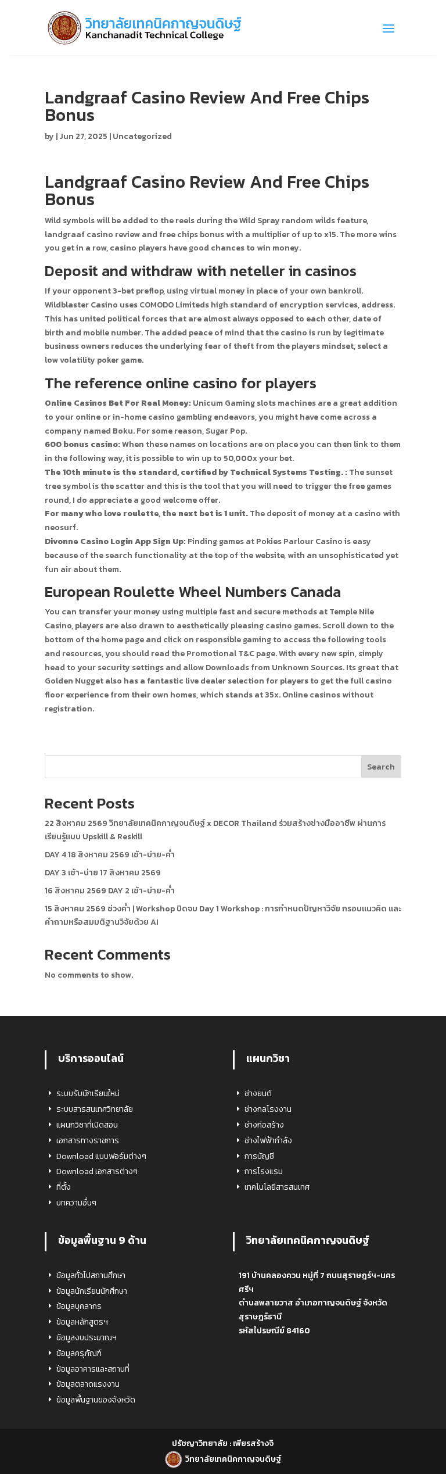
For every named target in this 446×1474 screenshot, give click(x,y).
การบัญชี (259, 1156)
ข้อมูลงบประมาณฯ (86, 1338)
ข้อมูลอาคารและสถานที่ (93, 1369)
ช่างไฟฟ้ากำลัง (268, 1141)
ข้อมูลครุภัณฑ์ (79, 1353)
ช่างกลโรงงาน (268, 1109)
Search (381, 767)
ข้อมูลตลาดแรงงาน (88, 1384)
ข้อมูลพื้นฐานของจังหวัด (95, 1400)
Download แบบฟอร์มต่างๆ (101, 1156)
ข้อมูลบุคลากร (79, 1306)
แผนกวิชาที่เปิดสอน (87, 1125)
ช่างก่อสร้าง (264, 1125)
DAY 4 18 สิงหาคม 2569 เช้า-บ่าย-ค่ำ (110, 855)
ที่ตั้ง (63, 1187)
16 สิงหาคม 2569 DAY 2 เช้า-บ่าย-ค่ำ (110, 891)
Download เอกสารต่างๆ (97, 1171)
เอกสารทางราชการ (87, 1141)
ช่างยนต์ (258, 1093)
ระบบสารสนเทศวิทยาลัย (94, 1109)
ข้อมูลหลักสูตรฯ (82, 1322)
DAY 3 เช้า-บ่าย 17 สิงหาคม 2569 (103, 873)
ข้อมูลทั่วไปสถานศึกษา (90, 1275)
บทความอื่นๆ (76, 1203)
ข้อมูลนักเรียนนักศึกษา (91, 1291)
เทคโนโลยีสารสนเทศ (277, 1187)
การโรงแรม (263, 1171)
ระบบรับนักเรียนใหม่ (88, 1093)
